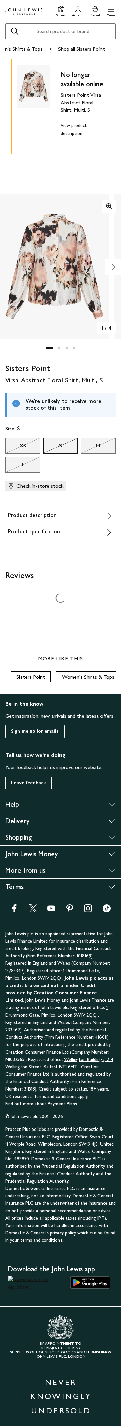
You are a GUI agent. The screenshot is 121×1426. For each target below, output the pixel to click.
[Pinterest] (70, 910)
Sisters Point (30, 677)
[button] (111, 10)
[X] (33, 910)
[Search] (15, 31)
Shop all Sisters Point (81, 49)
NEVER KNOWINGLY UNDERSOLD (60, 1396)
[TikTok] (107, 910)
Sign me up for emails (35, 731)
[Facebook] (14, 910)
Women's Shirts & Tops (88, 677)
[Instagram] (88, 910)
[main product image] (39, 105)
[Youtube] (51, 910)
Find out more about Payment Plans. (41, 1104)
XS (15, 447)
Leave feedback (28, 783)
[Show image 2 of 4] (113, 267)
